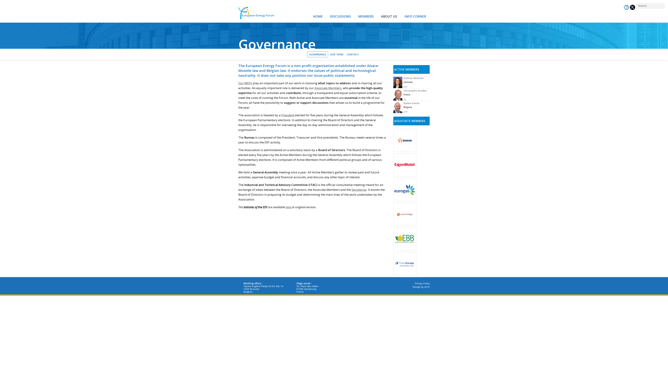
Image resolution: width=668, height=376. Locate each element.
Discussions (340, 16)
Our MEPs (245, 83)
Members (366, 16)
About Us (389, 16)
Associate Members (328, 88)
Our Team (336, 54)
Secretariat (359, 190)
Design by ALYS (421, 286)
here (289, 207)
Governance (317, 54)
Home (318, 16)
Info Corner (415, 16)
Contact (353, 54)
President (288, 115)
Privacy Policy (422, 283)
